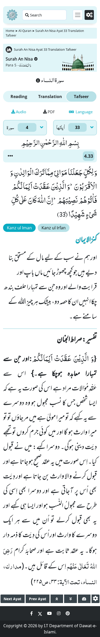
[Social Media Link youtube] (50, 613)
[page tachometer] (84, 599)
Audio (21, 111)
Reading (19, 96)
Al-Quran (24, 31)
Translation (50, 96)
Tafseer (81, 96)
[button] (10, 156)
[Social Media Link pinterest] (68, 613)
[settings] (95, 599)
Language (84, 111)
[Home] (12, 14)
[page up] (57, 599)
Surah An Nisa (19, 59)
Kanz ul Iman (19, 228)
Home (10, 31)
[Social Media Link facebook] (32, 613)
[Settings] (89, 15)
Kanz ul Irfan (54, 228)
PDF (51, 111)
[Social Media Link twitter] (40, 613)
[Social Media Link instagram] (59, 613)
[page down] (70, 599)
